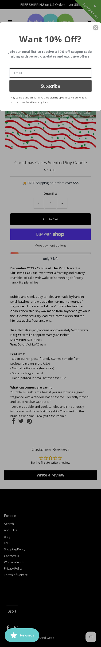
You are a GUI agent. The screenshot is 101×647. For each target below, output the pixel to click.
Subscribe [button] (50, 85)
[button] (95, 27)
